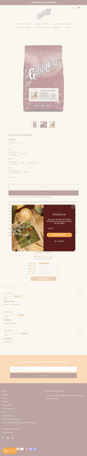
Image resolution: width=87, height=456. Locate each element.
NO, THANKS (59, 241)
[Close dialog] (73, 207)
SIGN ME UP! (59, 235)
